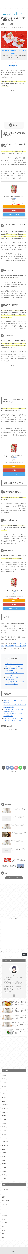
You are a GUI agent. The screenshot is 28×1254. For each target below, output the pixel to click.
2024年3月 (5, 1175)
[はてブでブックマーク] (12, 768)
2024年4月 (5, 1171)
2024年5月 (5, 1167)
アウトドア (5, 1193)
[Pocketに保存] (16, 768)
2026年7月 (5, 1079)
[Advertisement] (14, 105)
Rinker (15, 198)
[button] (24, 768)
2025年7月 (5, 1119)
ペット (4, 1208)
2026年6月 (5, 1082)
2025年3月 (5, 1130)
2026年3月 (5, 1093)
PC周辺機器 (5, 1189)
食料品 (4, 726)
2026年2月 (5, 1097)
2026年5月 (5, 1086)
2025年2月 (5, 1134)
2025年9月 (5, 1116)
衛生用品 (4, 1222)
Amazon (14, 206)
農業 (3, 1226)
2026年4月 (5, 1090)
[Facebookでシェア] (8, 768)
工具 (3, 1211)
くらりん (14, 975)
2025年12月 (5, 1104)
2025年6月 (5, 1123)
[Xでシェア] (3, 768)
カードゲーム (5, 1200)
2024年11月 (5, 1145)
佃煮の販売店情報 (9, 646)
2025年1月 (5, 1138)
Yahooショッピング (14, 214)
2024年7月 (5, 1160)
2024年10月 (5, 1149)
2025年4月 (5, 1127)
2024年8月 (5, 1156)
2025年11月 (5, 1108)
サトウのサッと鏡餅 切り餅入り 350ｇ (14, 196)
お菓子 (4, 1197)
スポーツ (4, 1204)
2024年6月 (5, 1164)
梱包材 (4, 1219)
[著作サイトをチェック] (14, 995)
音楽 (3, 1234)
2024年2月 (5, 1178)
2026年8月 (5, 1075)
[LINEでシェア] (20, 768)
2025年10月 (5, 1112)
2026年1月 (5, 1101)
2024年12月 (5, 1141)
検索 (2, 952)
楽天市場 (14, 210)
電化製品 (4, 1230)
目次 (14, 125)
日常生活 (4, 1215)
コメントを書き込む (14, 877)
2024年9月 (5, 1152)
